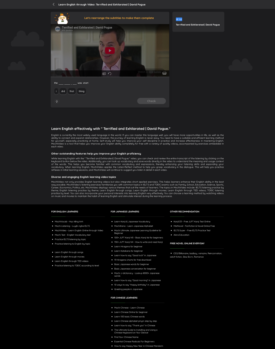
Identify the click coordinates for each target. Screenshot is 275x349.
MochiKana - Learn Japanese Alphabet (133, 226)
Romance (199, 256)
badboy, (193, 253)
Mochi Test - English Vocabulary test (73, 234)
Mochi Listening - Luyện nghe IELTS (72, 226)
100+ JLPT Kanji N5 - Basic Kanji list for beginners (138, 237)
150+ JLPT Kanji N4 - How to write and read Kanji (138, 242)
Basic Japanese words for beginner (131, 264)
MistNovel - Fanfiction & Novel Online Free (194, 226)
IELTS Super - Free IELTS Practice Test (192, 230)
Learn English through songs (69, 252)
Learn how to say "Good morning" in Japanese (137, 280)
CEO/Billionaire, (181, 253)
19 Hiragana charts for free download (132, 259)
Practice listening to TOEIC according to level (77, 265)
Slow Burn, (188, 256)
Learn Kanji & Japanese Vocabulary (132, 221)
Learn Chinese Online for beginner (131, 312)
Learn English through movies (69, 256)
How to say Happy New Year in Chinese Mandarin (138, 346)
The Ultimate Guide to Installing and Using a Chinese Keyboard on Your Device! (135, 331)
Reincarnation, (215, 253)
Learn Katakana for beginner (128, 251)
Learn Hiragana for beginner (128, 246)
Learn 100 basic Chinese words (129, 316)
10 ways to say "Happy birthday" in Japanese (137, 284)
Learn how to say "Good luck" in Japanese (135, 255)
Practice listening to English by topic (72, 243)
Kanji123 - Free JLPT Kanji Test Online (192, 221)
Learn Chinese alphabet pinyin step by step (135, 321)
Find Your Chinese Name (126, 337)
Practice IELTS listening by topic (70, 239)
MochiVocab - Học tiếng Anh (69, 221)
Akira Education (181, 234)
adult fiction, (176, 256)
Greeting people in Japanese (128, 289)
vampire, (202, 253)
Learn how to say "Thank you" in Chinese (134, 325)
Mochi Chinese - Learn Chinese (129, 307)
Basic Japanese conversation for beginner (135, 268)
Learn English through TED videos (71, 261)
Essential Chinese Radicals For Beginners (134, 341)
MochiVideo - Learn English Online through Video (79, 230)
